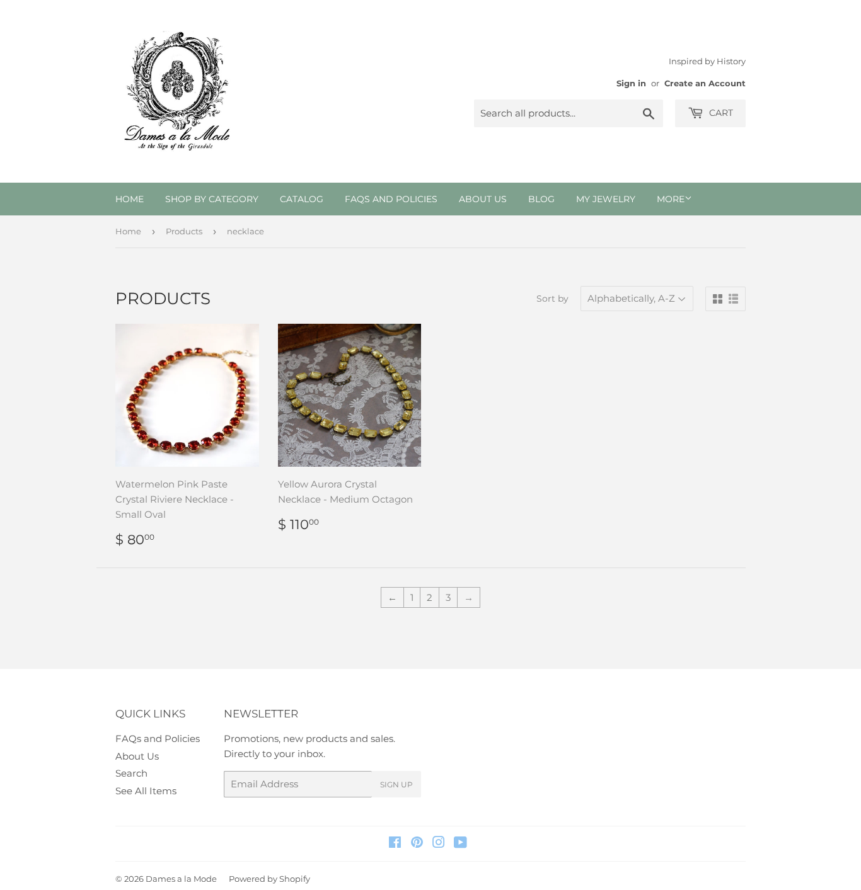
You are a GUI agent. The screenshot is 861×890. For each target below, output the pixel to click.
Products (184, 231)
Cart (720, 112)
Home (129, 199)
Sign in (631, 83)
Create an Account (705, 83)
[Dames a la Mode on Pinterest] (417, 844)
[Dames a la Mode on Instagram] (438, 844)
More (671, 199)
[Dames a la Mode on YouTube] (460, 844)
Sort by (552, 298)
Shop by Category (211, 199)
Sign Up (396, 784)
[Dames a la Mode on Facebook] (395, 844)
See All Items (145, 791)
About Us (483, 199)
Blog (541, 199)
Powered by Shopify (269, 879)
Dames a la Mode (181, 879)
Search (131, 773)
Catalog (301, 199)
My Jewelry (605, 199)
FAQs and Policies (391, 199)
